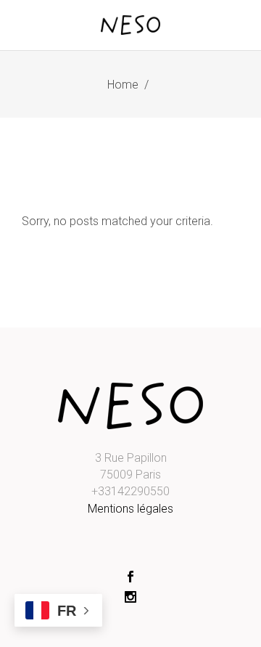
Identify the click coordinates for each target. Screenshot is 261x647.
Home (122, 84)
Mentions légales (130, 509)
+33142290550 (130, 491)
